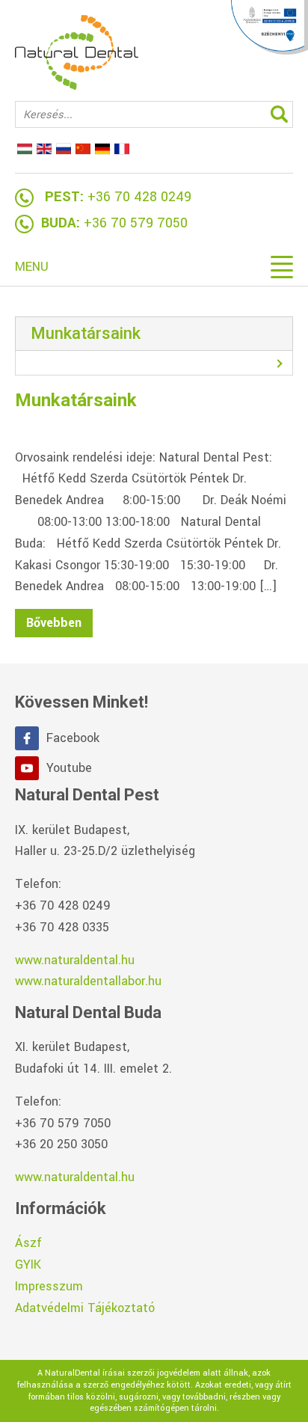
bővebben (53, 622)
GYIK (28, 1264)
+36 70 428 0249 (139, 196)
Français (121, 149)
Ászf (28, 1242)
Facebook (72, 738)
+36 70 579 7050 (136, 223)
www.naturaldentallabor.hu (88, 981)
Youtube (69, 767)
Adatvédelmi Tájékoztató (85, 1308)
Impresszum (49, 1286)
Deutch (102, 149)
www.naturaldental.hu (75, 960)
